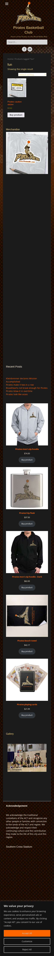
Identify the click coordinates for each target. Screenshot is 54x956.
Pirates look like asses (17, 394)
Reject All (27, 949)
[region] (27, 928)
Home (10, 59)
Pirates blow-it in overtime (19, 391)
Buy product (16, 114)
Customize (27, 941)
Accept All (27, 933)
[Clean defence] (27, 765)
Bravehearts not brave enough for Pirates (27, 387)
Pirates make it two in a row (20, 384)
